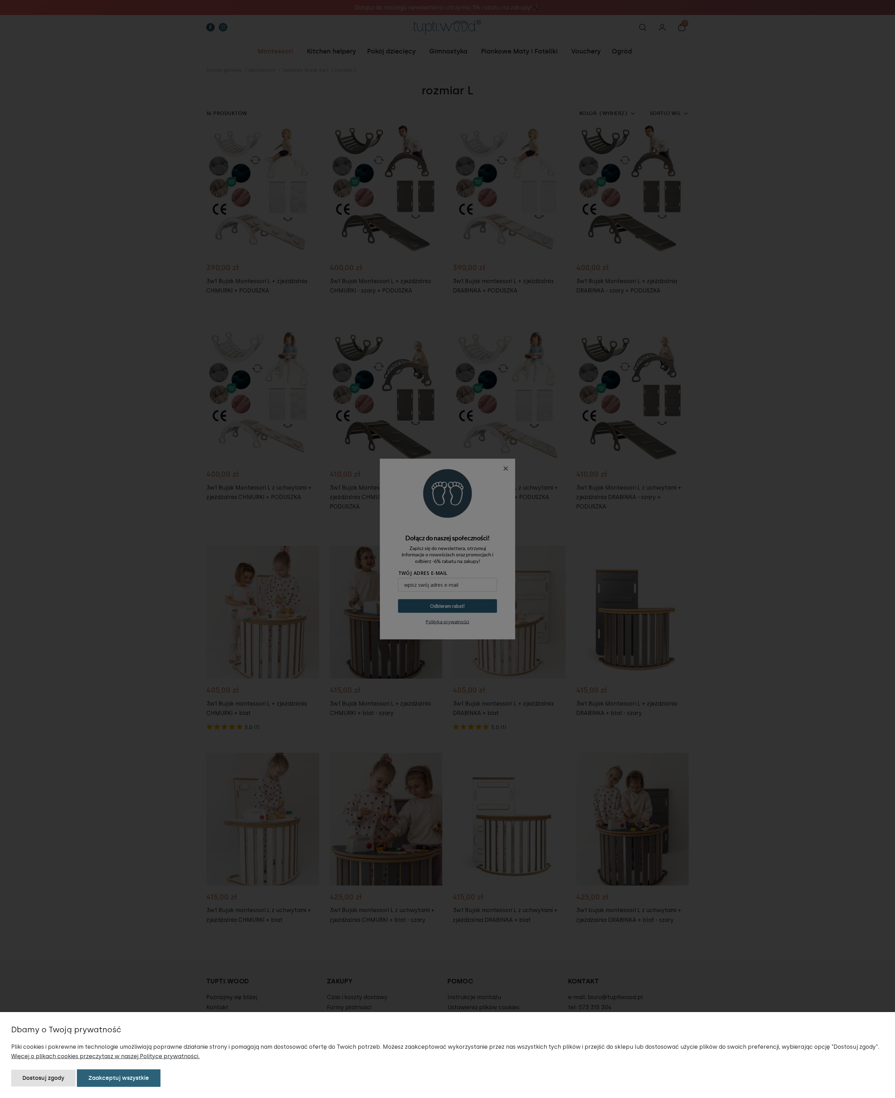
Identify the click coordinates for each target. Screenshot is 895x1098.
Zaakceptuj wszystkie (118, 1078)
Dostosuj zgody (43, 1078)
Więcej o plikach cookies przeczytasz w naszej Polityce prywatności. (105, 1056)
